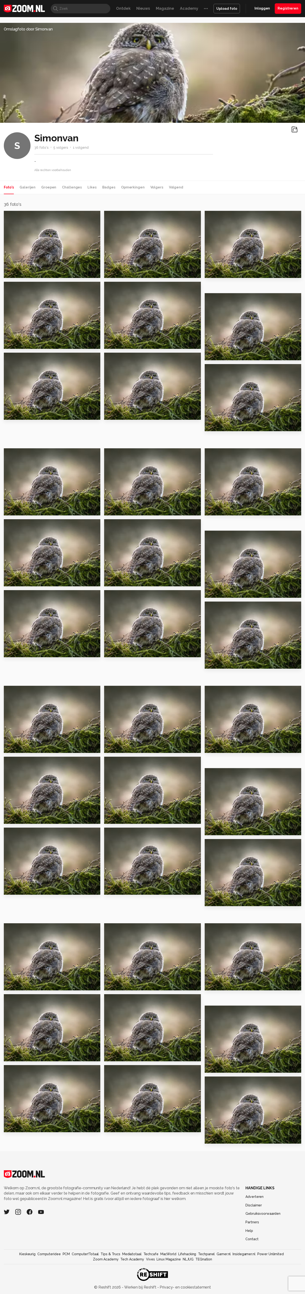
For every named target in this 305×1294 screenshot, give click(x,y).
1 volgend (81, 147)
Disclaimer (253, 1205)
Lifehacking (187, 1254)
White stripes (120, 1055)
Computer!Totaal (85, 1254)
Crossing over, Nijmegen (232, 829)
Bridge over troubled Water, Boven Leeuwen (234, 984)
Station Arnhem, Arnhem (131, 413)
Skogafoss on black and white (33, 1126)
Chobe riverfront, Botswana (234, 272)
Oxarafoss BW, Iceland (230, 354)
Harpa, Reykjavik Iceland (132, 272)
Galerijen (28, 187)
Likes (91, 187)
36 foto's (41, 147)
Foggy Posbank (222, 1137)
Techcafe (150, 1254)
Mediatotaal (132, 1254)
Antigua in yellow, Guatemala (133, 580)
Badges (108, 187)
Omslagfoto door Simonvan (28, 29)
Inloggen (262, 8)
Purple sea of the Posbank (133, 984)
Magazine (165, 8)
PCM (66, 1254)
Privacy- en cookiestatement (185, 1287)
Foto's (9, 187)
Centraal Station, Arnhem (32, 651)
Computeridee (49, 1254)
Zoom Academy (106, 1259)
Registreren (288, 8)
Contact (251, 1239)
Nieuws (143, 8)
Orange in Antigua (225, 900)
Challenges (72, 187)
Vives (150, 1259)
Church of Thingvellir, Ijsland (234, 662)
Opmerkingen (133, 187)
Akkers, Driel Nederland (231, 591)
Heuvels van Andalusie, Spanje (133, 509)
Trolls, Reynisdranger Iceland (33, 984)
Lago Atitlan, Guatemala (232, 747)
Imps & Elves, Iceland (229, 425)
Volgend (176, 187)
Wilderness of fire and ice (33, 1055)
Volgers (156, 187)
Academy (189, 8)
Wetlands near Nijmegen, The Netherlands (33, 413)
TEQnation (203, 1259)
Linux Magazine (169, 1259)
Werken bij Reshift (140, 1287)
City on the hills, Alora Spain (133, 817)
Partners (252, 1222)
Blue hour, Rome (123, 888)
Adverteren (254, 1197)
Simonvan (19, 216)
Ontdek (123, 8)
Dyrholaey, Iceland (25, 817)
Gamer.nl (224, 1254)
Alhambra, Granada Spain (233, 509)
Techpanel (206, 1254)
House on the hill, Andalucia (133, 747)
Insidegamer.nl (244, 1254)
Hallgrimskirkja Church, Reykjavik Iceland (33, 272)
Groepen (48, 187)
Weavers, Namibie (25, 888)
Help (249, 1231)
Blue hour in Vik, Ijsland (30, 747)
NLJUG (188, 1259)
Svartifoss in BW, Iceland (32, 509)
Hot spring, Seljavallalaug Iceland (234, 1066)
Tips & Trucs (110, 1254)
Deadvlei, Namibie (125, 343)
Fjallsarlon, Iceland (26, 580)
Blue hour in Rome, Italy (30, 343)
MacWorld (168, 1254)
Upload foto (226, 8)
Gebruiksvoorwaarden (262, 1213)
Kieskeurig (27, 1254)
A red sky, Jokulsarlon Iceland (133, 651)
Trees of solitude (124, 1126)
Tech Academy (132, 1259)
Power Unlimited (270, 1254)
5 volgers (60, 147)
